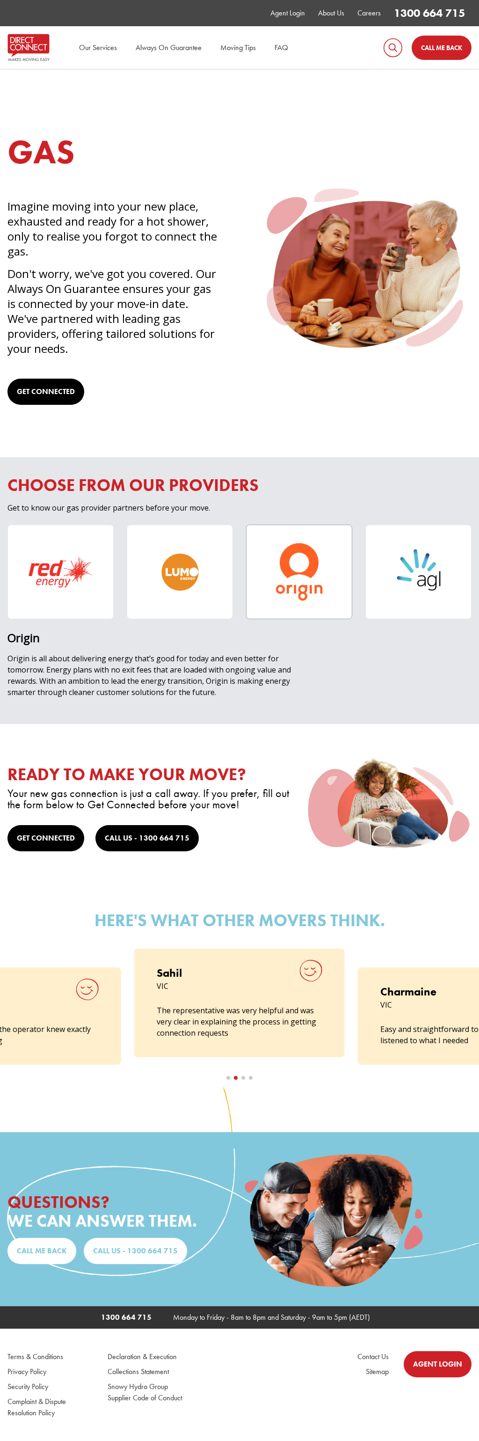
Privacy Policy (26, 1371)
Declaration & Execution (142, 1356)
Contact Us (373, 1356)
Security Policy (27, 1386)
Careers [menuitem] (369, 13)
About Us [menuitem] (331, 13)
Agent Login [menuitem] (287, 13)
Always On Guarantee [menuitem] (169, 47)
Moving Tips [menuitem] (238, 47)
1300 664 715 (429, 13)
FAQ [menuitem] (281, 47)
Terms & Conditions (35, 1356)
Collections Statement (138, 1371)
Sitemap (377, 1371)
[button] (228, 1078)
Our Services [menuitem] (98, 47)
